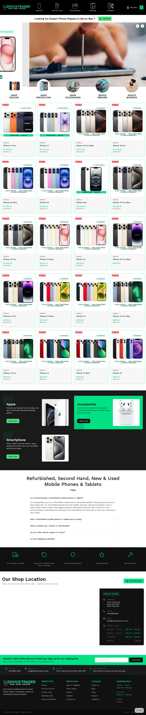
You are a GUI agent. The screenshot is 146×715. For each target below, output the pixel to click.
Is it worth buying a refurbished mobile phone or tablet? (56, 498)
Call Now (106, 19)
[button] (138, 26)
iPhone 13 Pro (9, 373)
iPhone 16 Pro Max (85, 145)
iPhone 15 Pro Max (121, 202)
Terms (133, 712)
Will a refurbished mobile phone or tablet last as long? (56, 519)
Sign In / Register (73, 685)
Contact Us (70, 699)
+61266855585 (112, 614)
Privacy (126, 712)
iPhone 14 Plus (47, 316)
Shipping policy (47, 696)
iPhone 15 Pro (9, 259)
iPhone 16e (81, 202)
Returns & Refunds (48, 699)
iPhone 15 (80, 259)
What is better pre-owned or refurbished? (50, 526)
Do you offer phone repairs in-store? (47, 532)
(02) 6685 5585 (14, 671)
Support (95, 696)
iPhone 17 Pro (9, 145)
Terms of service (47, 689)
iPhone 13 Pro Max (121, 316)
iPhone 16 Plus (10, 202)
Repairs (69, 692)
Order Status (71, 689)
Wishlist (69, 696)
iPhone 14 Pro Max (121, 259)
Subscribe (136, 660)
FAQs (94, 692)
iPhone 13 (44, 373)
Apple (6, 143)
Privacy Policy (46, 692)
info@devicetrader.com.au (117, 621)
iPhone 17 (44, 145)
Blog (93, 689)
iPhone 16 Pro (119, 145)
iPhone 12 (117, 373)
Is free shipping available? (42, 539)
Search (44, 685)
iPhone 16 (44, 202)
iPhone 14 (80, 316)
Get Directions (135, 581)
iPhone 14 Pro (9, 316)
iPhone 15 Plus (47, 259)
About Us (95, 685)
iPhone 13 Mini (83, 373)
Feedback (95, 699)
